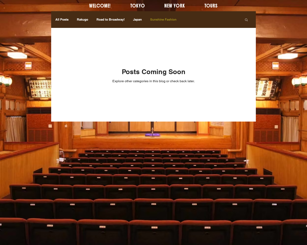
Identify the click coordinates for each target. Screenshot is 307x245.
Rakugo (82, 19)
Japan (137, 19)
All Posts (62, 19)
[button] (246, 20)
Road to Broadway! (110, 19)
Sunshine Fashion (163, 19)
